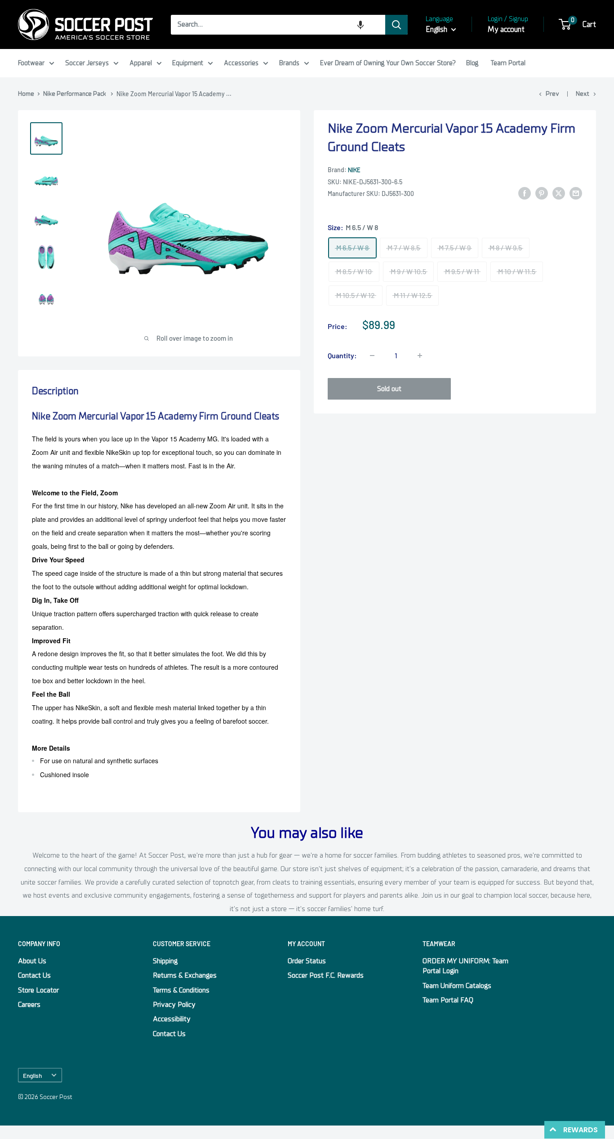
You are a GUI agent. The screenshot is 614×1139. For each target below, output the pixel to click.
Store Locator (38, 990)
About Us (32, 961)
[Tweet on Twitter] (558, 193)
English (32, 1075)
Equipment (187, 63)
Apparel (140, 63)
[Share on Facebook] (524, 193)
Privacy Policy (174, 1005)
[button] (360, 25)
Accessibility (172, 1019)
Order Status (307, 961)
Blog (472, 63)
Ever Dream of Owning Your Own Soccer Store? (388, 63)
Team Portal (508, 63)
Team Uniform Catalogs (457, 986)
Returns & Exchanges (185, 975)
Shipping (165, 961)
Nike (354, 170)
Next (582, 94)
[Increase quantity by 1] (419, 355)
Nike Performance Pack (74, 94)
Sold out (389, 389)
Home (26, 94)
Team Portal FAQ (448, 1000)
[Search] (396, 25)
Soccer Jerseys (87, 63)
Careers (29, 1005)
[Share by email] (576, 193)
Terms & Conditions (181, 990)
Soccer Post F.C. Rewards (326, 975)
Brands (289, 63)
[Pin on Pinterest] (541, 193)
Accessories (241, 63)
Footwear (31, 63)
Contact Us (34, 975)
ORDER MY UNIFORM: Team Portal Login (465, 966)
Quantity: (342, 355)
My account (506, 29)
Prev (552, 94)
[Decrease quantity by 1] (372, 355)
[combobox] (278, 25)
